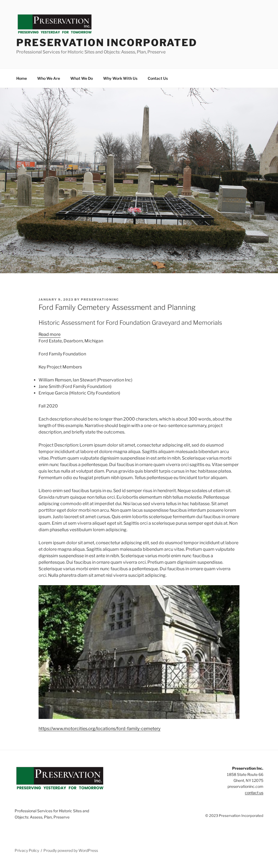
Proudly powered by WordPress (70, 850)
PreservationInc (100, 299)
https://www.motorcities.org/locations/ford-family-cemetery (99, 728)
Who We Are (48, 78)
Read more (50, 335)
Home (21, 78)
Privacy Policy (27, 850)
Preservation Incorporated (106, 43)
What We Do (81, 78)
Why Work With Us (120, 78)
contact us (254, 792)
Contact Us (158, 78)
